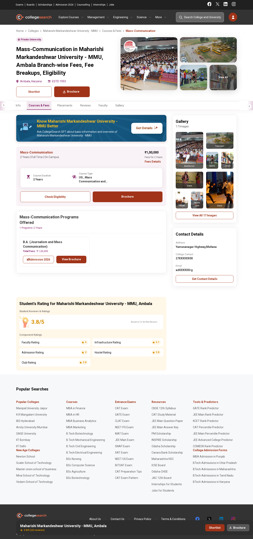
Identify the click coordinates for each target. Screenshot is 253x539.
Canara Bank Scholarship (167, 452)
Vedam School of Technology (34, 481)
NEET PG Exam (124, 427)
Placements (64, 105)
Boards (31, 4)
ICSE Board (158, 465)
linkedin (221, 519)
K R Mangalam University (31, 414)
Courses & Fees (39, 105)
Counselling (83, 4)
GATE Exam (122, 414)
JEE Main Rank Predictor (208, 414)
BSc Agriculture (76, 471)
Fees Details (153, 161)
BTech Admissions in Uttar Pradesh (215, 462)
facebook (197, 519)
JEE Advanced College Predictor (213, 439)
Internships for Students (167, 484)
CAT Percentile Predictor (208, 427)
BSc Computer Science (80, 465)
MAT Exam (122, 433)
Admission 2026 (65, 4)
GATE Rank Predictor (206, 408)
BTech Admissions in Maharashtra (214, 469)
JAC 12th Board (161, 477)
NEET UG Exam (124, 458)
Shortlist (34, 91)
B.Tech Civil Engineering (81, 446)
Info (18, 105)
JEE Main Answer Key (165, 427)
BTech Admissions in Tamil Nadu (213, 475)
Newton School (25, 456)
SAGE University (26, 433)
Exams (19, 4)
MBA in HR (72, 414)
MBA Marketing (76, 427)
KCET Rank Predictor (206, 420)
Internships (99, 4)
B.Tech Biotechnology (79, 433)
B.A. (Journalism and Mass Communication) (42, 244)
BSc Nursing (73, 458)
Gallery (119, 105)
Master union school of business (36, 469)
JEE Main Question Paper (167, 420)
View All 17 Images (205, 215)
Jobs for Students (163, 490)
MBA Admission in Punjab (209, 456)
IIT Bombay (23, 439)
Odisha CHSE (160, 471)
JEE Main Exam (124, 439)
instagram (233, 519)
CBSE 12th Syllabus (164, 408)
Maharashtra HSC (163, 458)
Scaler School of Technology (34, 462)
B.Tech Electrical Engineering (84, 452)
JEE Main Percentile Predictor (211, 433)
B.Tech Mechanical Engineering (85, 439)
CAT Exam (121, 408)
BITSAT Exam (123, 465)
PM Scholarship (161, 433)
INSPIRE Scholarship (164, 439)
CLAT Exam (122, 420)
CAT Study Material (164, 414)
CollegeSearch (33, 17)
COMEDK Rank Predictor (208, 446)
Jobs (111, 4)
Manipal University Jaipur (31, 408)
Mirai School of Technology (33, 475)
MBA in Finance (75, 408)
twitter (209, 519)
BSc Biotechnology (78, 477)
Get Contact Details (204, 278)
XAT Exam (121, 452)
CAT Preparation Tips (128, 471)
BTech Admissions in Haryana (211, 481)
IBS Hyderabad (25, 420)
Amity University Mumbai (31, 427)
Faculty (103, 105)
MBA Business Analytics (81, 420)
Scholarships (45, 4)
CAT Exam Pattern (126, 477)
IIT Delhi (21, 446)
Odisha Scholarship (164, 446)
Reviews (85, 105)
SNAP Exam (122, 446)
